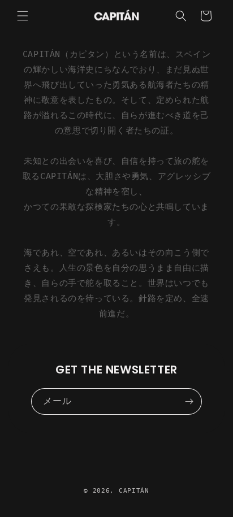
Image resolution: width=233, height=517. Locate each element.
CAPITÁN (134, 490)
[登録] (188, 401)
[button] (22, 15)
